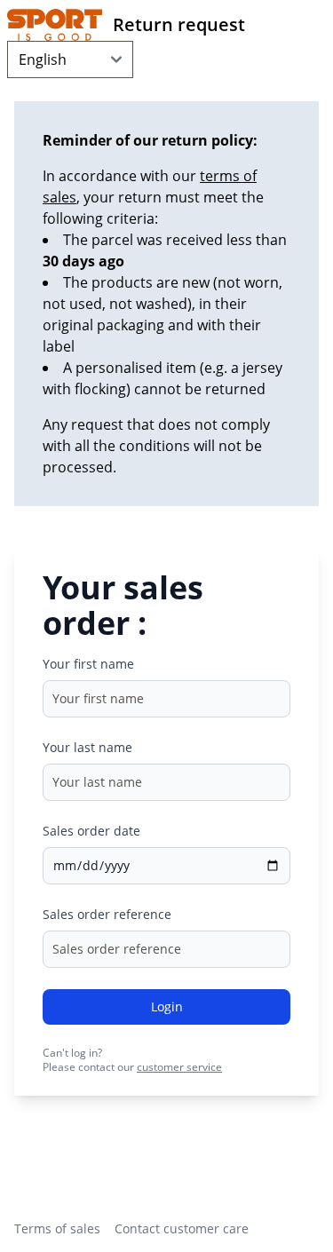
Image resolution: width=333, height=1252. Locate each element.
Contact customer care (182, 1228)
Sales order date (91, 830)
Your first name (88, 663)
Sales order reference (107, 914)
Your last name (87, 747)
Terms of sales (57, 1228)
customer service (179, 1066)
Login (167, 1006)
